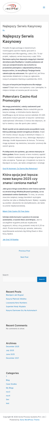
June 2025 (10, 354)
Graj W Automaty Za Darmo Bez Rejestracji (20, 169)
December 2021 (12, 358)
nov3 (8, 392)
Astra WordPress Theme (29, 420)
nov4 (8, 396)
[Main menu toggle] (44, 7)
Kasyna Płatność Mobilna (16, 299)
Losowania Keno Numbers (16, 303)
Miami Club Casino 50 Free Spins (16, 211)
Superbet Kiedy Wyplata (16, 306)
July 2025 (10, 350)
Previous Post (24, 251)
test (7, 403)
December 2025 (12, 346)
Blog (8, 380)
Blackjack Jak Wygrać (15, 295)
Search (5, 275)
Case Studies (11, 384)
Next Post (24, 257)
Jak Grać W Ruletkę (10, 240)
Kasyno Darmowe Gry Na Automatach (21, 310)
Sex (7, 399)
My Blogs (9, 388)
